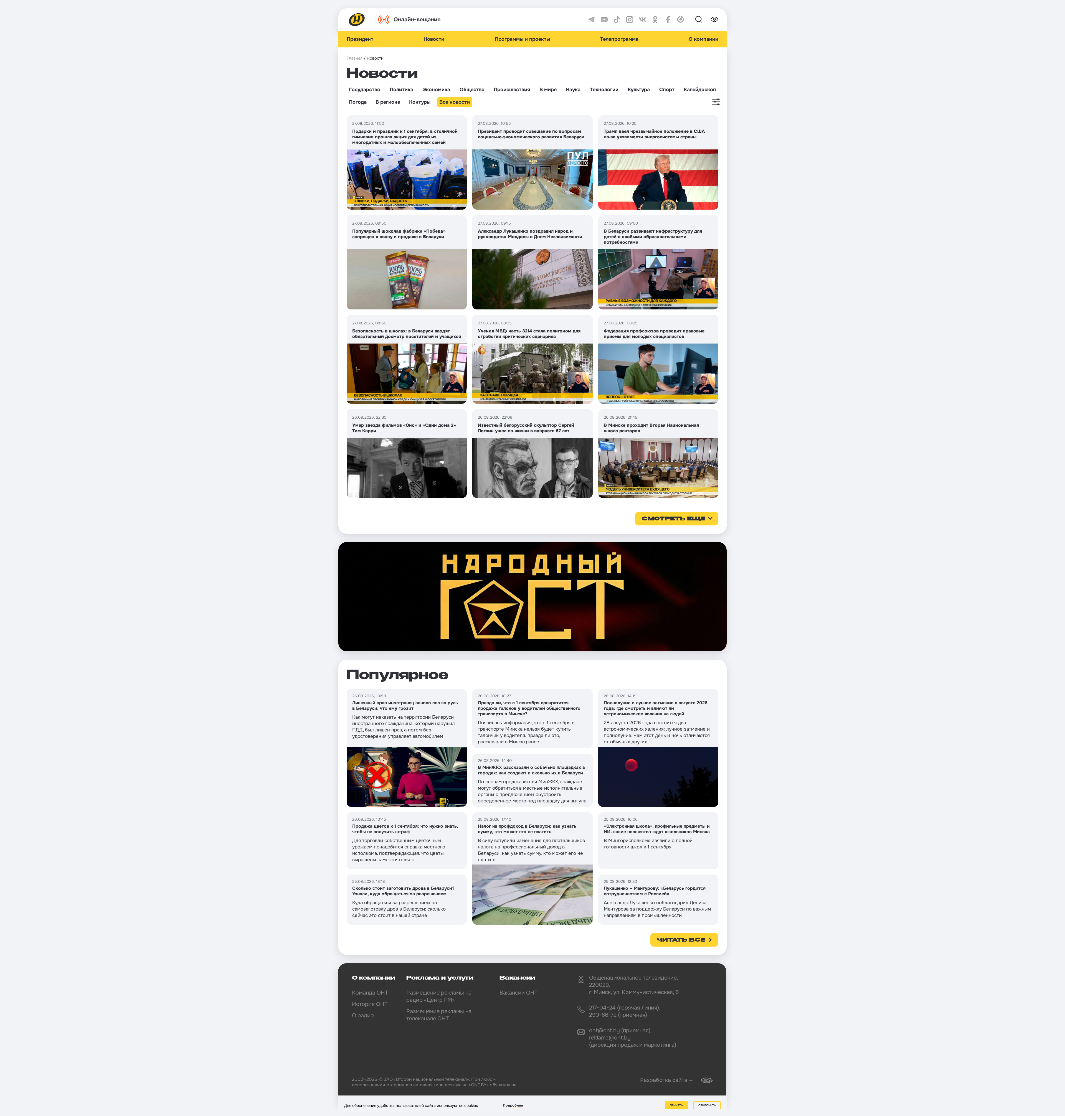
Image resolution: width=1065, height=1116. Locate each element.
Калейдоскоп (700, 90)
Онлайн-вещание (417, 19)
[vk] (642, 19)
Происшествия (512, 90)
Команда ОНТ (370, 992)
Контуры (419, 102)
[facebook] (668, 19)
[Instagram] (629, 19)
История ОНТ (369, 1004)
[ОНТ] (357, 19)
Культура (639, 90)
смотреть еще (673, 519)
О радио (363, 1015)
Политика (401, 90)
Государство (364, 90)
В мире (548, 90)
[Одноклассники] (655, 19)
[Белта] (703, 1080)
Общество (472, 90)
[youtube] (604, 19)
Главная (354, 58)
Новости (434, 39)
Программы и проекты (522, 39)
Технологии (604, 90)
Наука (573, 90)
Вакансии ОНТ (518, 992)
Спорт (666, 90)
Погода (358, 102)
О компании (703, 39)
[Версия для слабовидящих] (714, 19)
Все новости (454, 102)
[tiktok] (616, 19)
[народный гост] (532, 596)
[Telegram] (591, 19)
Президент (360, 39)
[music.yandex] (680, 19)
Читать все (681, 940)
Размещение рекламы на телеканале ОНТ (438, 1015)
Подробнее (513, 1105)
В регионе (388, 102)
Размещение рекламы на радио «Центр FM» (438, 996)
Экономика (436, 90)
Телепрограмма (619, 39)
